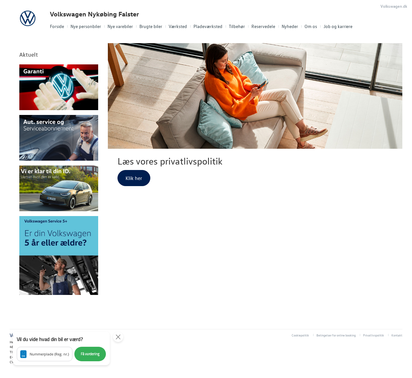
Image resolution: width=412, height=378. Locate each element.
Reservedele (263, 26)
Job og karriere (337, 26)
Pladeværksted (207, 26)
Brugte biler (150, 26)
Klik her (134, 178)
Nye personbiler (85, 26)
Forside (57, 26)
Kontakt (396, 335)
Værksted (178, 26)
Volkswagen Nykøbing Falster (94, 14)
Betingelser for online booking (336, 335)
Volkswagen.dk (393, 6)
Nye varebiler (120, 26)
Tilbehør (237, 26)
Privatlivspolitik (373, 335)
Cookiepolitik (300, 335)
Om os (310, 26)
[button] (61, 348)
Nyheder (290, 26)
